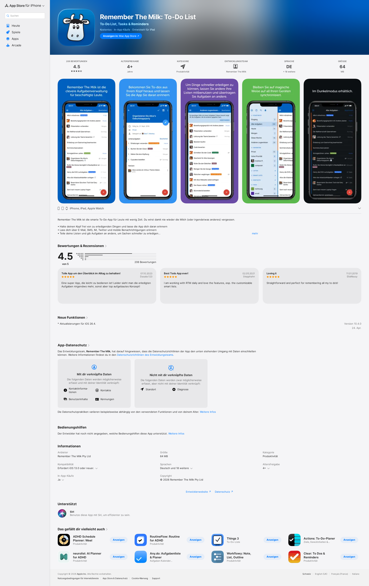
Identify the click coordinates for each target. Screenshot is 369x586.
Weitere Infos (208, 411)
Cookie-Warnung (140, 578)
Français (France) (339, 574)
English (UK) (321, 574)
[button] (25, 26)
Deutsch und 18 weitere (174, 468)
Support (156, 578)
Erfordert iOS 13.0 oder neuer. (76, 468)
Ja (59, 479)
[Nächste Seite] (365, 286)
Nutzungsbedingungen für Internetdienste (78, 578)
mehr (255, 233)
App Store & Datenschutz (115, 578)
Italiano (355, 574)
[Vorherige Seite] (54, 286)
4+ (264, 468)
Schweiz (307, 574)
